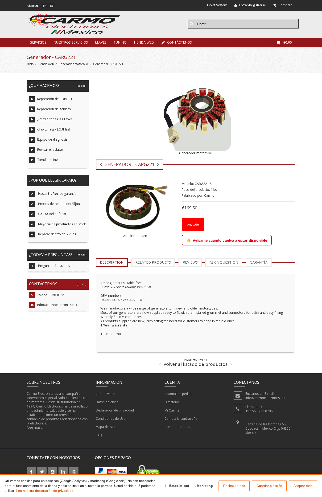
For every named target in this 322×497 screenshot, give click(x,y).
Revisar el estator (50, 149)
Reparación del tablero (54, 109)
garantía (258, 262)
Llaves (101, 42)
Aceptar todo (303, 486)
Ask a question (224, 262)
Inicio (30, 64)
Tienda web (143, 42)
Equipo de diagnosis (52, 139)
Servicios (38, 42)
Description (112, 262)
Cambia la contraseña (181, 418)
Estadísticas (178, 486)
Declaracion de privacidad (115, 410)
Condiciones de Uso (111, 418)
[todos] (80, 85)
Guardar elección (269, 486)
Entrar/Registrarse (252, 5)
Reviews (190, 262)
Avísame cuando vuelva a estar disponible (230, 240)
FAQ (99, 435)
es (51, 5)
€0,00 (287, 42)
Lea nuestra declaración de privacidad (44, 491)
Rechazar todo (234, 486)
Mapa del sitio (106, 426)
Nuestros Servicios (71, 42)
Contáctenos (179, 42)
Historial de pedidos (179, 393)
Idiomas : (33, 5)
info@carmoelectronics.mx (57, 304)
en (44, 5)
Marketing (204, 486)
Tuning (120, 42)
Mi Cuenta (172, 410)
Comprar (285, 5)
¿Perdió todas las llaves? (55, 119)
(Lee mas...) (35, 427)
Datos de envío (107, 402)
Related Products (153, 262)
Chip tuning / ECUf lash (54, 129)
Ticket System (106, 393)
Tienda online (47, 159)
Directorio (172, 402)
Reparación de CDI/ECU (54, 99)
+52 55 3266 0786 (51, 295)
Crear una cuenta (177, 426)
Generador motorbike (73, 64)
